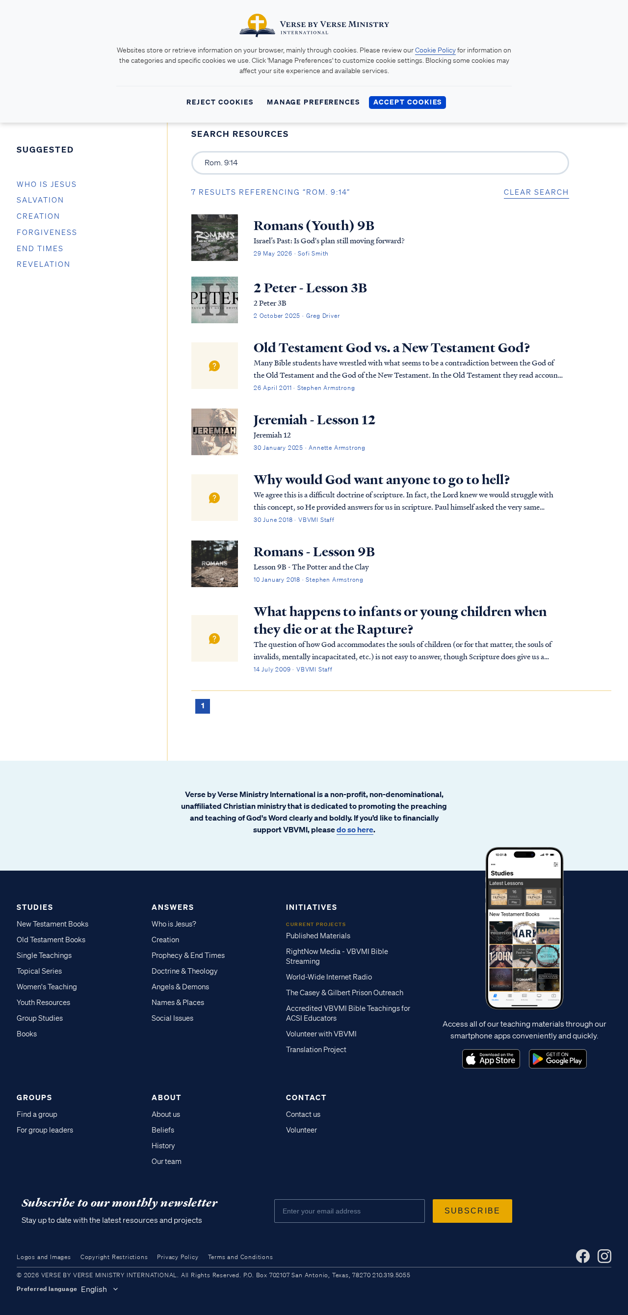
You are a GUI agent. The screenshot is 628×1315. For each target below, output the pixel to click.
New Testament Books (52, 924)
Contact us (303, 1114)
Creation (38, 216)
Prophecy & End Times (188, 955)
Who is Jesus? (174, 924)
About (167, 1097)
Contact (306, 1097)
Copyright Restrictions (114, 1257)
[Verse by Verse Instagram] (604, 1256)
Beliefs (163, 1130)
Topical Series (39, 971)
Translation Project (316, 1049)
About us (166, 1114)
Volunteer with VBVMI (321, 1034)
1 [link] (202, 705)
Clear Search (536, 192)
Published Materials (318, 935)
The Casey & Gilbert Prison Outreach (344, 992)
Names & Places (178, 1002)
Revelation (44, 264)
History (163, 1145)
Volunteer (301, 1130)
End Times (40, 248)
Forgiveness (47, 232)
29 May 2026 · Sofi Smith (291, 253)
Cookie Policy (435, 50)
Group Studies (40, 1018)
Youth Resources (43, 1002)
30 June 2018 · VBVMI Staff (294, 519)
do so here (355, 829)
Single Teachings (44, 955)
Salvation (40, 200)
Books (27, 1034)
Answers (173, 907)
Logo (491, 1059)
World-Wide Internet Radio (329, 977)
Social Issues (172, 1018)
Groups (34, 1097)
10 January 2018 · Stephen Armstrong (309, 579)
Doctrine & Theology (185, 971)
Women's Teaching (47, 986)
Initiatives (312, 907)
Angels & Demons (180, 986)
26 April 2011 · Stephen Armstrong (304, 387)
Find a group (37, 1114)
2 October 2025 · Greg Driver (297, 315)
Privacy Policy (177, 1257)
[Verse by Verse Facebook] (583, 1256)
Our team (167, 1161)
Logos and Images (44, 1257)
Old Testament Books (51, 939)
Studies (35, 907)
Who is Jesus (47, 184)
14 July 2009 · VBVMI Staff (293, 669)
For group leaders (45, 1130)
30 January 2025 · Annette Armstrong (310, 447)
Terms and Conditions (240, 1257)
